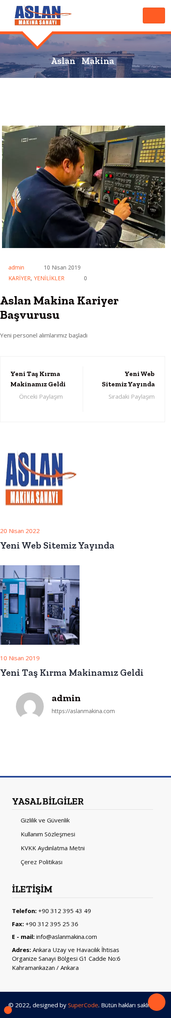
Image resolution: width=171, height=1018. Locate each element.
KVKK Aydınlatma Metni (53, 848)
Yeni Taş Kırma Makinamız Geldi (72, 672)
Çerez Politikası (41, 862)
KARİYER (19, 278)
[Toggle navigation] (154, 15)
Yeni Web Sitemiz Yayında (57, 545)
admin (16, 267)
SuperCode (83, 1005)
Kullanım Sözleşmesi (48, 834)
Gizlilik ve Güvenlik (45, 820)
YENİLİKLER (49, 278)
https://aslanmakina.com (83, 711)
